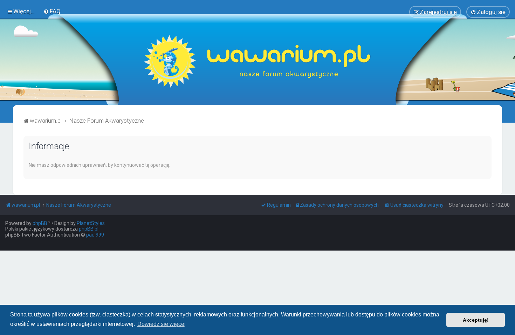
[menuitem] (52, 11)
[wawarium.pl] (257, 61)
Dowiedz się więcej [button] (161, 324)
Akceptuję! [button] (476, 320)
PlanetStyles (91, 223)
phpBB (40, 223)
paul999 (95, 235)
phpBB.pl (88, 229)
